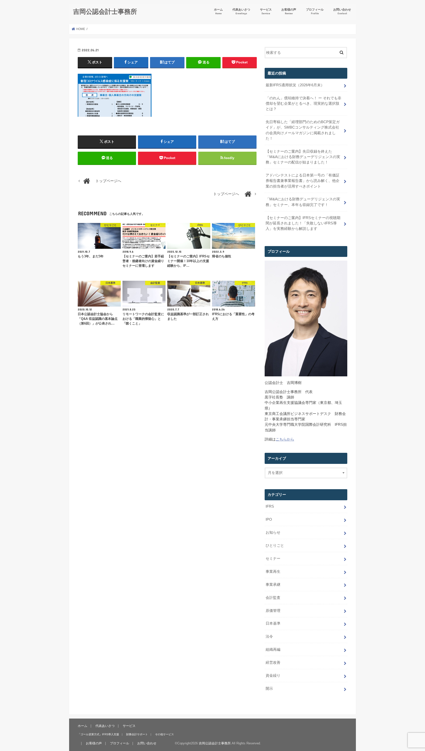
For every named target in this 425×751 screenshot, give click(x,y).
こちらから (285, 439)
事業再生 (273, 572)
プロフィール (315, 11)
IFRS (270, 506)
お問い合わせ (342, 11)
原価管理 (273, 611)
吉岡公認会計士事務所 (105, 11)
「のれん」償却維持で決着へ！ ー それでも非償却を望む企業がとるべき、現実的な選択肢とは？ (303, 103)
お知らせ (273, 532)
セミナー (273, 558)
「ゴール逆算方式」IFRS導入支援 (98, 734)
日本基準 (273, 623)
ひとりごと (275, 545)
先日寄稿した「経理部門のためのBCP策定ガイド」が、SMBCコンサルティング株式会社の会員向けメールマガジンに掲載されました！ (303, 130)
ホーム (218, 11)
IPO (269, 519)
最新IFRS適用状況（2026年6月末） (295, 85)
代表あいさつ (241, 11)
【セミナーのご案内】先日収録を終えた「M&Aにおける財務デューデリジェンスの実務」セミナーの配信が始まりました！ (303, 156)
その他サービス (164, 734)
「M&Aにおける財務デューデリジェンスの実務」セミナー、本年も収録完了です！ (303, 201)
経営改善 (273, 662)
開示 (269, 689)
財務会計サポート (137, 734)
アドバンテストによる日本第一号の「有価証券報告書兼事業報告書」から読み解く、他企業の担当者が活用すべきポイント (302, 180)
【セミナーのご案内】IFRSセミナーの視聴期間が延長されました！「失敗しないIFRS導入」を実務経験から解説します (303, 223)
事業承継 (273, 585)
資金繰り (273, 675)
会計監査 (273, 598)
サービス (266, 11)
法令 (269, 636)
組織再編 (273, 649)
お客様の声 (288, 11)
